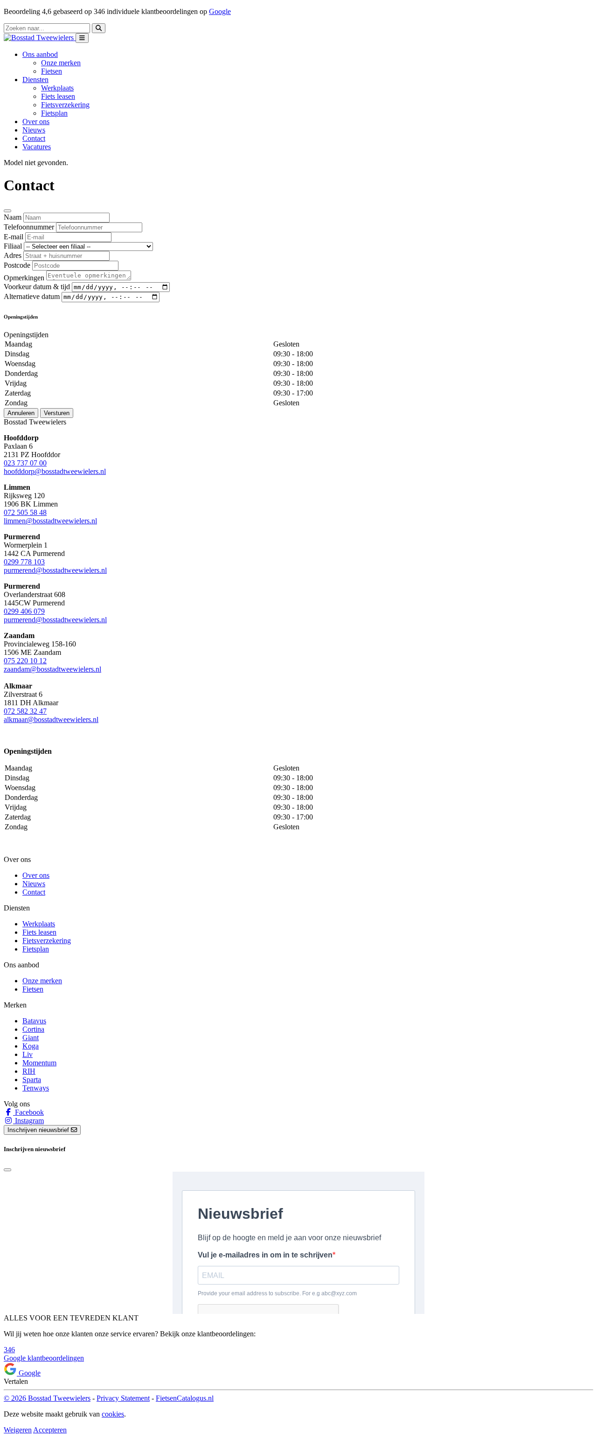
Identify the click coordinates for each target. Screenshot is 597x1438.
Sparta (31, 1080)
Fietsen (51, 71)
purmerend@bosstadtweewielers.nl (55, 570)
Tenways (35, 1088)
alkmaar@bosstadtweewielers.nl (51, 719)
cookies (113, 1414)
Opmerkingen (24, 278)
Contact (33, 138)
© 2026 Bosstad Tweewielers (47, 1398)
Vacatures (36, 147)
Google (220, 11)
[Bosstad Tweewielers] (40, 38)
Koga (30, 1046)
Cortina (33, 1029)
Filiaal (13, 246)
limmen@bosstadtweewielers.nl (50, 521)
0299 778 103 (24, 562)
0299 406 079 (24, 611)
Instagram (28, 1121)
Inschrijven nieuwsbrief (39, 1129)
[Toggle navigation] (82, 38)
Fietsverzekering (65, 105)
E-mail (13, 237)
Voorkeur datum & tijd (37, 287)
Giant (30, 1038)
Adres (12, 255)
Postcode (17, 265)
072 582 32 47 (25, 711)
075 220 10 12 (25, 661)
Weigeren (18, 1430)
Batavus (34, 1021)
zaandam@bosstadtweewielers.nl (52, 669)
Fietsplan (54, 113)
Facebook (28, 1112)
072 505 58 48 (25, 512)
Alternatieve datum (32, 296)
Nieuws (33, 130)
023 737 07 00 (25, 463)
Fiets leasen (58, 96)
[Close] (7, 210)
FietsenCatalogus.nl (185, 1398)
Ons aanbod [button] (40, 54)
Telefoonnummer (29, 227)
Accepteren (50, 1430)
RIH (28, 1071)
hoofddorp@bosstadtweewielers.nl (55, 471)
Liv (27, 1054)
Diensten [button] (35, 79)
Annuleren (21, 413)
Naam (12, 217)
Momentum (39, 1063)
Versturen (56, 413)
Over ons (35, 121)
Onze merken (61, 63)
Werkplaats (57, 88)
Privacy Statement (123, 1398)
